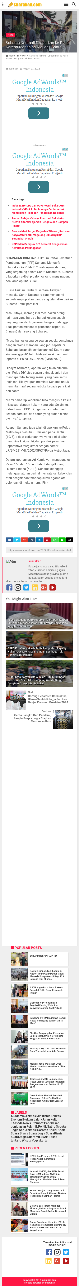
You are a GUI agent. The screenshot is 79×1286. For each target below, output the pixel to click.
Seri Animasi (28, 1130)
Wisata (26, 1140)
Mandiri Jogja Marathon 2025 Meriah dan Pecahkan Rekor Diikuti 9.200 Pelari (48, 1067)
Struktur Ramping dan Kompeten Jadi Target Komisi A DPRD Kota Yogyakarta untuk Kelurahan (47, 1036)
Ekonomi (17, 1119)
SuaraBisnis (54, 1133)
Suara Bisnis (19, 1133)
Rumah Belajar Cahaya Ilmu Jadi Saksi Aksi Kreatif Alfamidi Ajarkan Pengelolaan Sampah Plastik (40, 222)
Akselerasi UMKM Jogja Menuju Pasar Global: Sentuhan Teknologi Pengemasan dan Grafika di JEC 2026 (47, 1083)
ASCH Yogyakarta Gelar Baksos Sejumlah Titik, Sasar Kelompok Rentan (46, 990)
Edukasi (56, 1116)
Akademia (18, 1116)
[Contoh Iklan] (39, 98)
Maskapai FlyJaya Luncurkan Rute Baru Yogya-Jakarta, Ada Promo (48, 1050)
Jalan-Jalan (42, 1119)
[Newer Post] (11, 693)
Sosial (53, 1130)
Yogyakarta (39, 1140)
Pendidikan (51, 1123)
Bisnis (46, 1116)
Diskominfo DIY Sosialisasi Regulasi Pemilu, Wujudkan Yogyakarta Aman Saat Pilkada (46, 1005)
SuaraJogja (19, 1137)
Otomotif (37, 1123)
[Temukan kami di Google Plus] (44, 587)
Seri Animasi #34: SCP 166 (44, 955)
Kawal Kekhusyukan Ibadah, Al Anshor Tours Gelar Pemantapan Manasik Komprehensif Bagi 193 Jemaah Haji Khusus (47, 975)
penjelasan (18, 1126)
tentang (16, 1140)
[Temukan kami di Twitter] (26, 587)
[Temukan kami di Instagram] (18, 587)
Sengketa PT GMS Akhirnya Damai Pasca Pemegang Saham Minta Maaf (48, 1021)
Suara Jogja (37, 1133)
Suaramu (33, 1137)
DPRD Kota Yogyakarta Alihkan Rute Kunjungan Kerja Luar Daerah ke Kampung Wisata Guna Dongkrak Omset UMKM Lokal (36, 680)
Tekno (53, 1137)
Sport (61, 1130)
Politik (42, 1126)
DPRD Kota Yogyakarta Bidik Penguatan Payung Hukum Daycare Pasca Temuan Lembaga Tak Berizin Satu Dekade (37, 651)
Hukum (28, 1119)
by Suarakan (48, 1282)
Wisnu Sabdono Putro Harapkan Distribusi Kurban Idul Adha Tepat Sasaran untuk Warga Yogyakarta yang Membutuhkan (38, 623)
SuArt (44, 1137)
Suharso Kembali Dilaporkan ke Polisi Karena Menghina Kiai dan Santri (37, 44)
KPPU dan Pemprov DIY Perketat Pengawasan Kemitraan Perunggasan (47, 1159)
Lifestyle (17, 1123)
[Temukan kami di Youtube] (52, 587)
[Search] (75, 4)
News (10, 35)
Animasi (31, 1116)
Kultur (54, 1119)
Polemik (32, 1126)
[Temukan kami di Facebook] (9, 587)
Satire (51, 1126)
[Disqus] (39, 780)
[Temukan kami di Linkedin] (35, 587)
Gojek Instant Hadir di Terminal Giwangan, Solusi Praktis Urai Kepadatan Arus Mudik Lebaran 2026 (46, 1099)
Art (39, 1116)
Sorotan (42, 1130)
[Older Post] (67, 712)
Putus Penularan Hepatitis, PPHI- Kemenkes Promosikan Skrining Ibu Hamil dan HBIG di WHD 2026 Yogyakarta (48, 1226)
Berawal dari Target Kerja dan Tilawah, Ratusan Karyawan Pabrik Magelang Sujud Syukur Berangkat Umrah (41, 235)
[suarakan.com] (41, 5)
